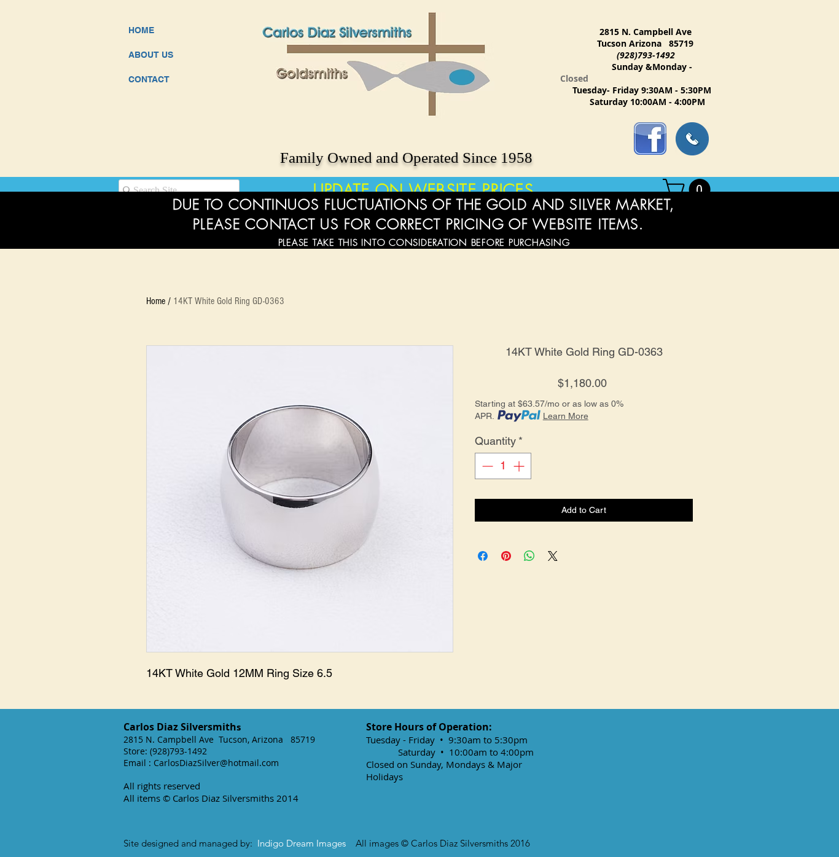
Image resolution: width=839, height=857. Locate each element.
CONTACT (149, 79)
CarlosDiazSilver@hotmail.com (216, 763)
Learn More (565, 416)
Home (155, 301)
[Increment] (519, 466)
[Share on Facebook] (482, 556)
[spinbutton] (503, 466)
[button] (689, 189)
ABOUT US (150, 55)
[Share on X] (552, 556)
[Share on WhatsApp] (529, 556)
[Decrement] (486, 466)
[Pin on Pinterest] (506, 556)
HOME (141, 30)
